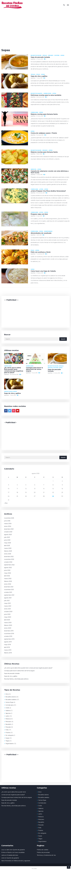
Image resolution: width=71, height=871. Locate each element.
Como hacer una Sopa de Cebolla (43, 271)
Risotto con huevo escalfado (16, 852)
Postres (56, 55)
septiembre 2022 (9, 565)
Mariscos (33, 169)
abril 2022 (7, 576)
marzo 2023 (7, 548)
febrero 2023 (8, 551)
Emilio (3, 852)
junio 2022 (7, 570)
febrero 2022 (8, 581)
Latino (41, 189)
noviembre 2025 (9, 518)
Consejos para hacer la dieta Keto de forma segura (34, 369)
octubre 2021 (8, 592)
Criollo (45, 55)
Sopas (62, 55)
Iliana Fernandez (6, 860)
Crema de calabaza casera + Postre (44, 133)
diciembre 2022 (9, 556)
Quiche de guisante (19, 849)
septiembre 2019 (9, 639)
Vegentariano (48, 231)
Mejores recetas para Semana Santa (44, 152)
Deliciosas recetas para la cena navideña (46, 95)
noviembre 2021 (9, 589)
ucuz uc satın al (6, 849)
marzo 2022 (7, 578)
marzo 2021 (7, 606)
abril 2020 (7, 620)
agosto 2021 (8, 598)
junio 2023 (7, 540)
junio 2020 (7, 614)
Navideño (8, 724)
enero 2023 (7, 554)
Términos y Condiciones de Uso (46, 855)
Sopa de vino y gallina (39, 76)
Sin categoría (9, 735)
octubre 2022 (8, 562)
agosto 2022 (8, 567)
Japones (8, 713)
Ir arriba (35, 868)
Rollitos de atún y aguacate (22, 860)
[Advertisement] (35, 23)
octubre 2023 (8, 532)
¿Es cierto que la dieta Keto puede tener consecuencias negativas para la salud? (13, 370)
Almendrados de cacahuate (41, 233)
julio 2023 (7, 537)
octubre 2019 (8, 636)
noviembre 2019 (9, 633)
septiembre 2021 (9, 595)
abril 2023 (7, 545)
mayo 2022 (7, 573)
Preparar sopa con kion (39, 214)
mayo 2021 (7, 603)
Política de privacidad (43, 852)
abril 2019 (7, 647)
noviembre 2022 (9, 559)
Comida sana (34, 112)
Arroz (7, 694)
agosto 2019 (8, 642)
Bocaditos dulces (36, 55)
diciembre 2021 (8, 587)
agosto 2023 (8, 534)
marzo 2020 (8, 622)
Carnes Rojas (47, 93)
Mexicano (8, 721)
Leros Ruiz (33, 59)
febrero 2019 (8, 653)
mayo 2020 (7, 617)
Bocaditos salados (36, 93)
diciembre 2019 (8, 631)
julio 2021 (7, 600)
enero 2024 (7, 526)
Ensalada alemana (12, 855)
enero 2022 (7, 584)
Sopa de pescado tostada (40, 57)
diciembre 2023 (9, 529)
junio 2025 (7, 521)
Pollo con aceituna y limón (41, 252)
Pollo (38, 74)
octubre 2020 (8, 611)
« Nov (6, 503)
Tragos (8, 741)
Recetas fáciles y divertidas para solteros (16, 679)
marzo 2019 (7, 650)
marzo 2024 (7, 523)
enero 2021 (7, 609)
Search (63, 339)
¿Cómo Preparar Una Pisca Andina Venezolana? (48, 191)
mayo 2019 (7, 644)
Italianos (8, 710)
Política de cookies (42, 849)
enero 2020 (7, 628)
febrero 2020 (8, 625)
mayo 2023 (7, 543)
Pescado (50, 55)
